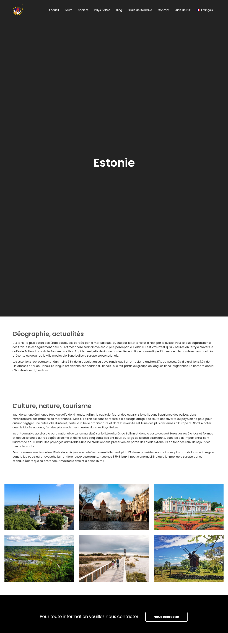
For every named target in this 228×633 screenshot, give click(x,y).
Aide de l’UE (183, 10)
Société (83, 10)
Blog (119, 10)
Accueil (54, 10)
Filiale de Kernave (140, 10)
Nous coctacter (166, 616)
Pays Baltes (102, 10)
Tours (68, 10)
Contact (164, 10)
